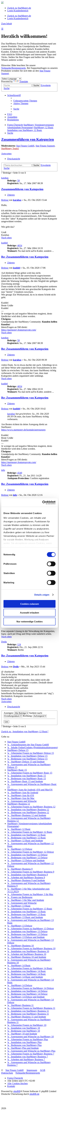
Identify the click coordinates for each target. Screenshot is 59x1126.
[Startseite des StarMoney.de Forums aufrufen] (2, 3)
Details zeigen (41, 594)
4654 (19, 245)
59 (18, 180)
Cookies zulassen (29, 603)
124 (19, 644)
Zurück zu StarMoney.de (19, 8)
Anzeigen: (9, 713)
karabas (4, 178)
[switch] (51, 563)
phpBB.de (34, 1094)
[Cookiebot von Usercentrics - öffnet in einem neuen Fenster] (42, 503)
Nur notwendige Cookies (29, 621)
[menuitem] (25, 100)
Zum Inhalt (6, 23)
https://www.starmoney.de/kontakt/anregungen (23, 429)
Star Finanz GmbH (25, 145)
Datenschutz (7, 1073)
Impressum (32, 1070)
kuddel (4, 243)
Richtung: (28, 716)
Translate (23, 81)
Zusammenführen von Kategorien (27, 139)
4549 (19, 473)
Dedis (4, 641)
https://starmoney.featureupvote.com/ (18, 330)
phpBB (16, 1091)
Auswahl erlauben (29, 612)
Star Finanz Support (45, 145)
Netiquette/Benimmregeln (13, 68)
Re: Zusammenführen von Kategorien (24, 256)
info (3, 470)
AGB (42, 1070)
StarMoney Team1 (10, 148)
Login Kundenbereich (17, 10)
